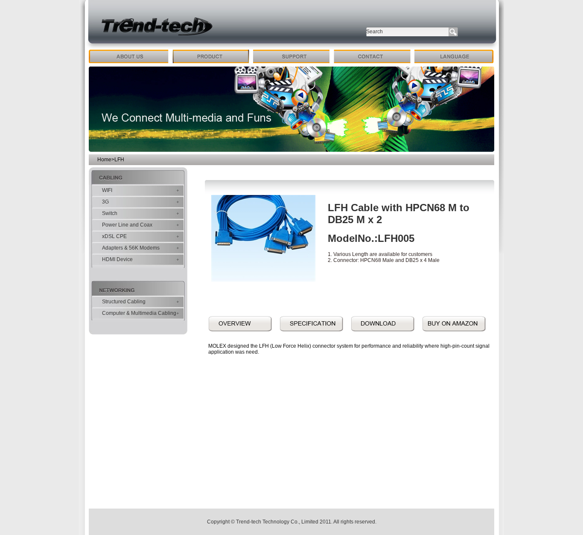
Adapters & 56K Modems (131, 248)
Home (104, 160)
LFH (119, 160)
